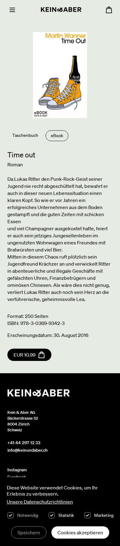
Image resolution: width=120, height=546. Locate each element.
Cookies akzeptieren (80, 532)
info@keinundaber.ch (27, 450)
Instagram (17, 470)
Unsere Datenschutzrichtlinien (40, 502)
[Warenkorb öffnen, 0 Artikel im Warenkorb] (109, 10)
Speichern (29, 532)
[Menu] (12, 10)
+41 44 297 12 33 (23, 442)
